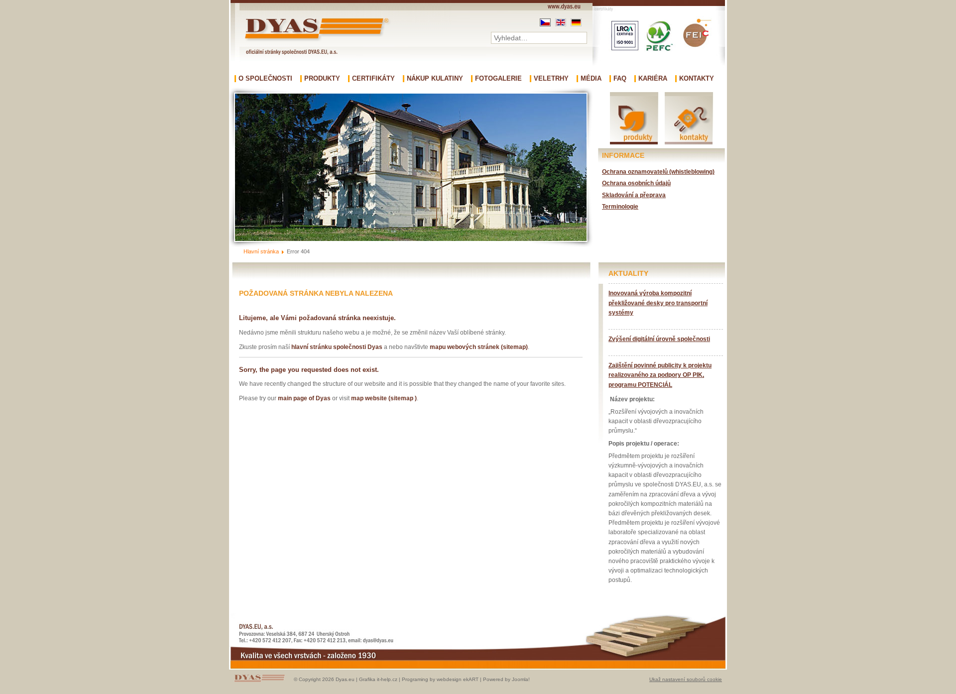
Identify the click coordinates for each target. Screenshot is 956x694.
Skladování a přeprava (634, 195)
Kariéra (652, 78)
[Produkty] (634, 143)
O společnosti (265, 78)
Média (591, 78)
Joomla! (521, 679)
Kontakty (696, 78)
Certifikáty (373, 78)
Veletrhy (551, 78)
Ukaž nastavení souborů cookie (685, 679)
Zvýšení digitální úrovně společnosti (659, 339)
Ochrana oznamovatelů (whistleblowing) (658, 171)
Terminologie (620, 206)
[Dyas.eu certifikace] (659, 72)
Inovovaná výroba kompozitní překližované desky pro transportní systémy (658, 303)
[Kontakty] (689, 143)
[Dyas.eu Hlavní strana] (318, 41)
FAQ (619, 78)
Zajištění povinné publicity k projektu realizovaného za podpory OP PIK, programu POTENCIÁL (660, 375)
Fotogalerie (498, 78)
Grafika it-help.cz (378, 679)
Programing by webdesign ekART (440, 679)
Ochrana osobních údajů (636, 183)
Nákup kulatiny (435, 78)
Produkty (322, 78)
